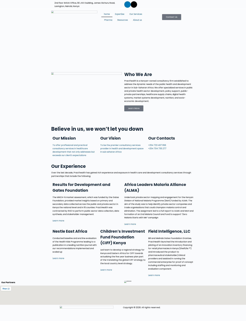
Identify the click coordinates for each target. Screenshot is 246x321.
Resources (122, 19)
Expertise (119, 14)
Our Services (135, 14)
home (107, 14)
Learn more (58, 220)
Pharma (108, 19)
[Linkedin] (127, 4)
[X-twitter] (134, 4)
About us (137, 19)
